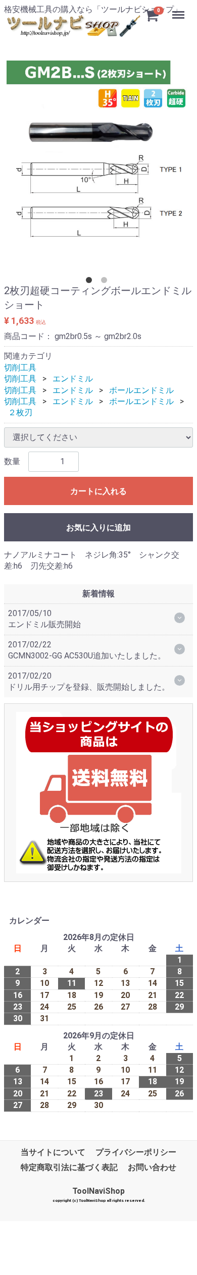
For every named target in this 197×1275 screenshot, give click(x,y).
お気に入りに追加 (98, 527)
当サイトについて (53, 1151)
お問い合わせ (152, 1167)
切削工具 (20, 367)
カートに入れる (98, 491)
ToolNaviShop (98, 1190)
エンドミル (73, 378)
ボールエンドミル (141, 390)
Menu (179, 9)
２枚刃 (20, 412)
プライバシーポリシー (135, 1151)
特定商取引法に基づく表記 (69, 1167)
